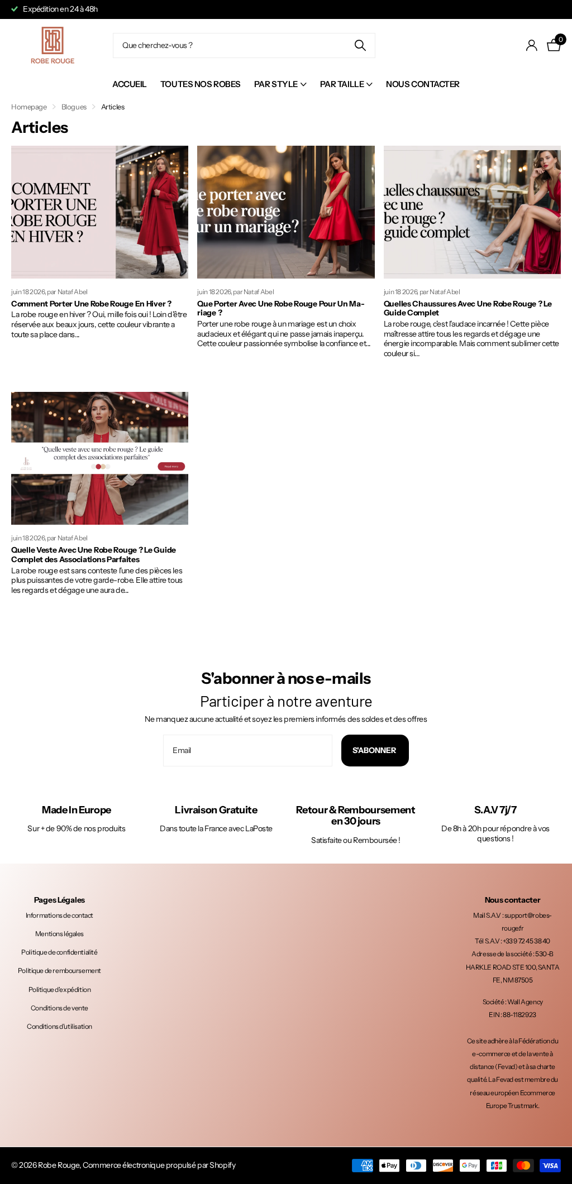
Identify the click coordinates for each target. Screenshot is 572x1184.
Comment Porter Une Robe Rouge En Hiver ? (91, 304)
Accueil (129, 84)
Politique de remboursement (59, 970)
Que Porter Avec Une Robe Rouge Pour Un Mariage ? (281, 308)
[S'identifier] (532, 45)
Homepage (29, 106)
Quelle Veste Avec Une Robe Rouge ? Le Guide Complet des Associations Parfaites (93, 554)
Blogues (74, 106)
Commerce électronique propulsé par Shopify (159, 1165)
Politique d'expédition (59, 989)
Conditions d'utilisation (59, 1026)
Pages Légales (59, 900)
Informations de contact (59, 915)
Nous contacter (423, 84)
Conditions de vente (59, 1008)
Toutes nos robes (200, 84)
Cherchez (360, 45)
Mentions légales (59, 933)
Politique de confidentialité (59, 952)
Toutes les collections (280, 84)
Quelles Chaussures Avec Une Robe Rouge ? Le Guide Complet (468, 308)
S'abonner (375, 750)
